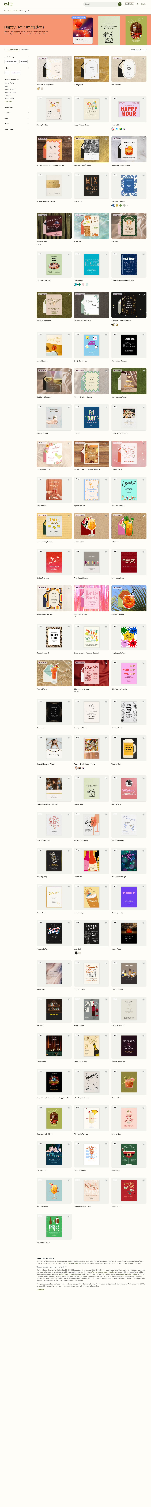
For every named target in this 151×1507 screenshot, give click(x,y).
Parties (16, 11)
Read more (40, 1289)
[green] (120, 205)
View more (8, 102)
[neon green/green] (120, 129)
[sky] (87, 284)
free (69, 1263)
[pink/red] (113, 129)
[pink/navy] (83, 768)
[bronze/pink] (76, 768)
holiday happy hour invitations (70, 1274)
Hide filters (14, 50)
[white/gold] (117, 324)
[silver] (42, 88)
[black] (76, 953)
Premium (77, 1263)
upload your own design (128, 1274)
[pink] (83, 284)
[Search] (120, 4)
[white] (79, 953)
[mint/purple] (124, 129)
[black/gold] (113, 324)
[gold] (38, 88)
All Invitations (8, 11)
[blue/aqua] (117, 129)
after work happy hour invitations (103, 1272)
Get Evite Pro (129, 4)
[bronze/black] (79, 768)
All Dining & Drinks (26, 11)
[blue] (113, 205)
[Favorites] (137, 4)
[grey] (124, 205)
